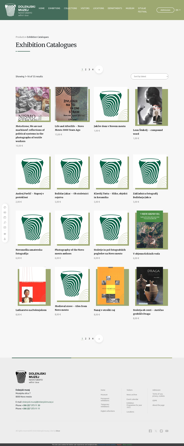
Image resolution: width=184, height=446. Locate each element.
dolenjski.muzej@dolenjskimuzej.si (37, 402)
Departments (115, 8)
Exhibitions (54, 8)
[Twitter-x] (155, 431)
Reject (119, 444)
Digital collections (108, 411)
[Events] (5, 217)
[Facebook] (150, 431)
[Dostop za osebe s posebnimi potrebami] (5, 238)
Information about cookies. (107, 444)
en (177, 10)
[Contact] (5, 227)
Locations (98, 8)
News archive (132, 395)
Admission (165, 10)
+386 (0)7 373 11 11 (31, 408)
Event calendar (132, 399)
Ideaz (58, 431)
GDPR (154, 401)
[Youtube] (166, 431)
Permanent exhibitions (105, 400)
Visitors (85, 8)
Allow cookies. (127, 444)
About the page (158, 405)
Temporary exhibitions (105, 405)
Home (42, 8)
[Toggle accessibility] (5, 233)
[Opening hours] (5, 207)
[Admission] (5, 212)
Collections (70, 8)
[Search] (5, 222)
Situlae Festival (142, 10)
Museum (130, 8)
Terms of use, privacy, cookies (158, 395)
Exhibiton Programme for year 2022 (134, 405)
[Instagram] (161, 431)
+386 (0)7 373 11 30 (31, 405)
